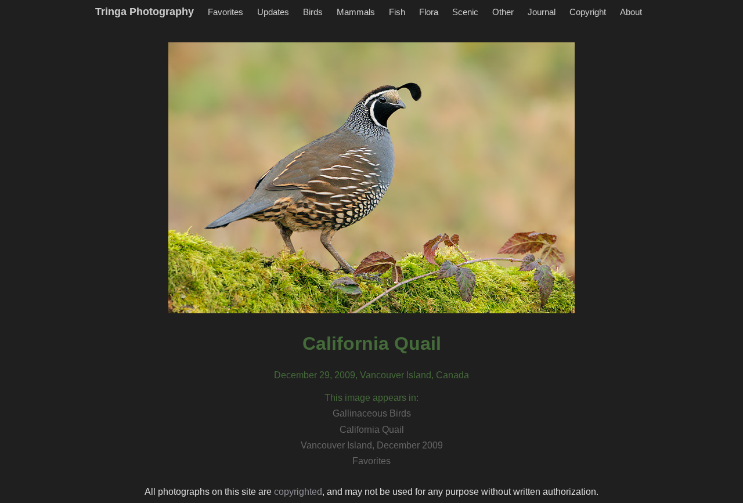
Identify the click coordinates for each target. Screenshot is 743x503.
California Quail (372, 430)
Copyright (587, 12)
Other (503, 12)
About (631, 12)
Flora (428, 12)
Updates (273, 12)
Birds (313, 12)
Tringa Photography (144, 11)
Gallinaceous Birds (372, 413)
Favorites (225, 12)
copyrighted (298, 492)
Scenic (465, 12)
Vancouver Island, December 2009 (372, 445)
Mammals (356, 12)
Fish (397, 12)
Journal (542, 12)
